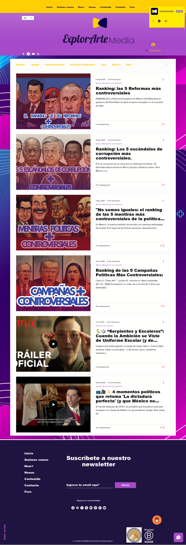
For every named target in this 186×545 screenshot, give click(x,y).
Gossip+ (21, 64)
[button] (166, 65)
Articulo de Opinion (104, 326)
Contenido (32, 479)
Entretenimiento (54, 64)
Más (128, 64)
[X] (28, 53)
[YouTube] (33, 53)
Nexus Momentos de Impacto (109, 83)
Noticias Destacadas (82, 64)
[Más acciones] (164, 79)
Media (122, 40)
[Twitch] (100, 507)
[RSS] (38, 53)
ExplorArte (85, 38)
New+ (28, 466)
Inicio (28, 453)
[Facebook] (23, 53)
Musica (116, 64)
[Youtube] (104, 507)
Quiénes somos (36, 459)
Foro (27, 491)
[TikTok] (95, 507)
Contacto (31, 485)
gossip (35, 64)
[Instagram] (73, 507)
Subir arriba (4, 532)
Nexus (29, 472)
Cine (103, 64)
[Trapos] (86, 507)
